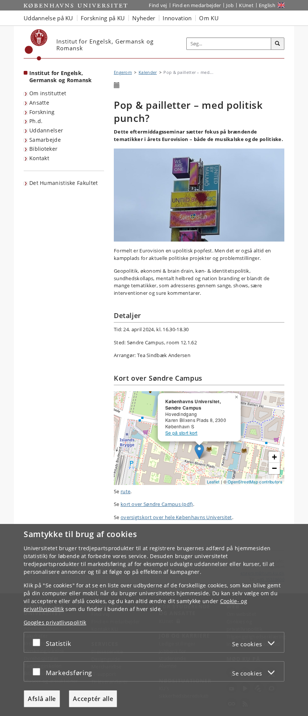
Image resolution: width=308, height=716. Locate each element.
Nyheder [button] (143, 18)
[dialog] (154, 620)
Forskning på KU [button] (103, 18)
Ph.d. (36, 121)
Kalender (148, 72)
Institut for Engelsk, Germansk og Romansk (60, 76)
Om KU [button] (209, 18)
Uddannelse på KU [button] (48, 18)
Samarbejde (45, 139)
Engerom (123, 72)
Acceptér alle (93, 699)
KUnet (246, 5)
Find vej (158, 5)
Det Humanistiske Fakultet (63, 182)
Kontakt (39, 158)
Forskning (42, 112)
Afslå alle (42, 699)
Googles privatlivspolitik (55, 622)
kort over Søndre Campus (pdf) (157, 504)
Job (230, 5)
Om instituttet (47, 93)
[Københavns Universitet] (36, 44)
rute (125, 491)
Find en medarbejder (196, 5)
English (267, 5)
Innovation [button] (177, 18)
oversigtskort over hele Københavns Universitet (176, 517)
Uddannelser (46, 130)
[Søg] (277, 44)
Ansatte (39, 102)
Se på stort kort (181, 432)
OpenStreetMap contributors (255, 482)
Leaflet (213, 482)
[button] (237, 395)
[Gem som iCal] (117, 85)
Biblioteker (43, 148)
